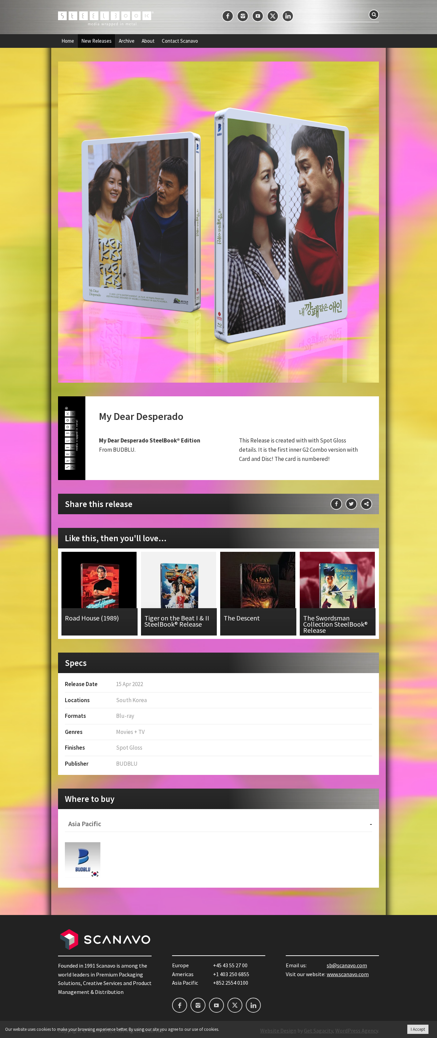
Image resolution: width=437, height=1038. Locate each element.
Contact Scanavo (179, 41)
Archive (126, 41)
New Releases (96, 41)
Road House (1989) (99, 594)
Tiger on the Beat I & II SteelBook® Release (179, 594)
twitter (273, 16)
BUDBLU (82, 860)
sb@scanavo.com (347, 965)
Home (67, 41)
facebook (228, 16)
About (148, 41)
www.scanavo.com (348, 974)
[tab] (218, 824)
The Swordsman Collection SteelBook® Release (338, 594)
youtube (258, 16)
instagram (243, 16)
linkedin (288, 16)
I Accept (418, 1029)
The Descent (258, 594)
